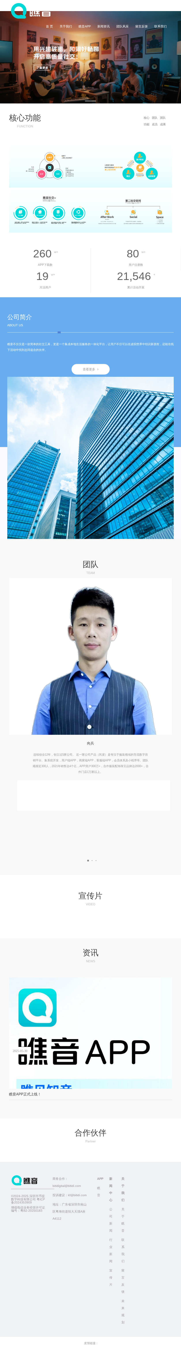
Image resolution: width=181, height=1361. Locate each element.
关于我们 (66, 26)
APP (100, 1178)
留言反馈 (141, 26)
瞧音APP (85, 26)
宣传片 (110, 1277)
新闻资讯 (103, 26)
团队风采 (122, 26)
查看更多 (89, 369)
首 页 (49, 26)
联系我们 (160, 26)
